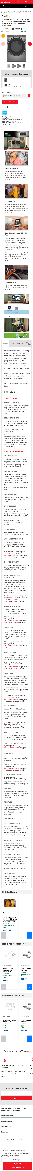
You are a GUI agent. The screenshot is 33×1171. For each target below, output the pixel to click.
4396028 (23, 972)
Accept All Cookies (17, 1168)
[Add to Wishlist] (29, 95)
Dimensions (20, 343)
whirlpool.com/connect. (12, 555)
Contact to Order (10, 102)
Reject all (17, 1164)
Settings (16, 1160)
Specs (12, 343)
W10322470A (6, 1024)
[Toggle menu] (30, 6)
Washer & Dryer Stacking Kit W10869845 (8, 970)
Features (5, 343)
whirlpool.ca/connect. (13, 600)
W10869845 (6, 973)
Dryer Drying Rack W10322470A (9, 1021)
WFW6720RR (6, 923)
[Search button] (26, 6)
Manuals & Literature (28, 343)
